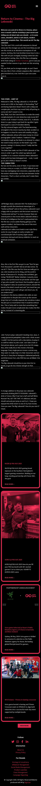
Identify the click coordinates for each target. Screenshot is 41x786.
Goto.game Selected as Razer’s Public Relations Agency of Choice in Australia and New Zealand (19, 629)
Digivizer (28, 782)
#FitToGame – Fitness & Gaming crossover (20, 700)
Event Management (21, 772)
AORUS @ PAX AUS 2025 (13, 560)
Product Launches (20, 770)
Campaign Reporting (20, 775)
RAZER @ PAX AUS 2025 (13, 463)
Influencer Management (20, 765)
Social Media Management (20, 767)
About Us (20, 750)
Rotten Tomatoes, (22, 61)
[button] (37, 6)
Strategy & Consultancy (20, 762)
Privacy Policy (20, 752)
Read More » (9, 484)
